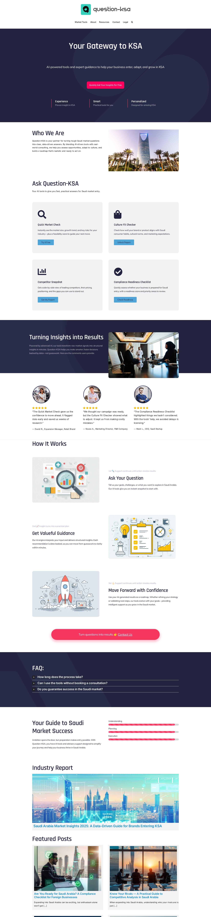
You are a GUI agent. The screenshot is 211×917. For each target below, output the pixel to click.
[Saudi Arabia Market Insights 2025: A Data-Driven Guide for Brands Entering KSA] (105, 775)
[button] (132, 21)
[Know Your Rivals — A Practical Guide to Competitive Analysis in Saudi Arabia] (143, 847)
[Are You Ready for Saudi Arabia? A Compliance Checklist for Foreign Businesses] (67, 847)
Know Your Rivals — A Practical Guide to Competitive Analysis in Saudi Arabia (136, 895)
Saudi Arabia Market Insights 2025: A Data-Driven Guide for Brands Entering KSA (97, 826)
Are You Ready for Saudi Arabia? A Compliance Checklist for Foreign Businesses (65, 895)
